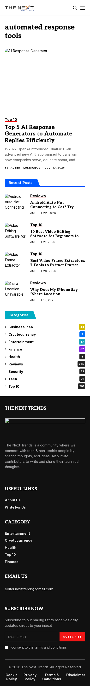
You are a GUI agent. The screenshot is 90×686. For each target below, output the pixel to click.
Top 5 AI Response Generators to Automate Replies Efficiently (38, 134)
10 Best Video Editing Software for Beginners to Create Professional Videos (55, 235)
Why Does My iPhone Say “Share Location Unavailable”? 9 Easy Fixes (55, 293)
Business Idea (46, 327)
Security (46, 371)
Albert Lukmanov (26, 167)
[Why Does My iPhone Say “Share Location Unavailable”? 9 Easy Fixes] (15, 289)
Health (45, 357)
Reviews (46, 364)
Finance (46, 349)
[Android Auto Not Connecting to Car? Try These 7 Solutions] (15, 202)
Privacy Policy (30, 677)
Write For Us (15, 507)
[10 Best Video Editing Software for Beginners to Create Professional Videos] (15, 231)
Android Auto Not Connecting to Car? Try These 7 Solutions (52, 206)
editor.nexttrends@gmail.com (29, 589)
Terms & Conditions (51, 677)
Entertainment (46, 342)
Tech (46, 379)
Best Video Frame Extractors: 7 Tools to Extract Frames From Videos (57, 264)
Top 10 (46, 386)
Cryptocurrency (45, 334)
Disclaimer (75, 675)
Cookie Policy (12, 677)
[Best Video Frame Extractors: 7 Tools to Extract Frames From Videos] (15, 260)
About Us (13, 500)
